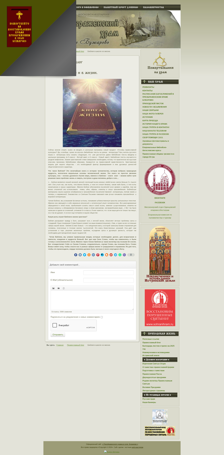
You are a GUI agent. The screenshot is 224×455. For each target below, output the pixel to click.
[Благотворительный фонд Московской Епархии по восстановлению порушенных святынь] (160, 308)
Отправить (58, 334)
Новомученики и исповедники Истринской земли (155, 354)
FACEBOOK (160, 203)
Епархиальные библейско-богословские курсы (154, 149)
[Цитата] (58, 288)
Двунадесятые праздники (154, 377)
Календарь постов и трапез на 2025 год (158, 347)
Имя (53, 272)
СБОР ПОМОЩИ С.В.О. (152, 137)
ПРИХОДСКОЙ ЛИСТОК (153, 104)
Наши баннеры (149, 402)
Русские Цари (148, 399)
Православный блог (151, 343)
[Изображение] (53, 288)
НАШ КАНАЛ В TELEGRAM (154, 131)
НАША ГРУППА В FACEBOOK (155, 134)
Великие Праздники (151, 387)
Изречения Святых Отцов (154, 364)
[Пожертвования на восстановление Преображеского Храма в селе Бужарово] (160, 63)
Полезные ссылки (150, 339)
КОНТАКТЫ (147, 91)
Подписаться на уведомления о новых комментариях (75, 317)
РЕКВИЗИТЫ (148, 87)
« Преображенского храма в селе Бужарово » (120, 444)
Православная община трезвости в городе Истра (158, 155)
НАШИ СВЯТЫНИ (150, 110)
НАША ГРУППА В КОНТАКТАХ (155, 127)
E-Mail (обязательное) (62, 280)
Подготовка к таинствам (153, 371)
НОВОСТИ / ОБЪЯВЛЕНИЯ (154, 107)
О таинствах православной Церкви (158, 367)
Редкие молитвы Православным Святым (157, 382)
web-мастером (137, 447)
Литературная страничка (153, 391)
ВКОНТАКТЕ (160, 198)
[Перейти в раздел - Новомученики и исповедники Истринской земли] (159, 254)
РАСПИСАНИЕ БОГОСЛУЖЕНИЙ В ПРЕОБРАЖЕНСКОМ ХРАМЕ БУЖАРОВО (158, 97)
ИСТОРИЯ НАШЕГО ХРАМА (154, 124)
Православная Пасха (152, 374)
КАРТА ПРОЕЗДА (150, 121)
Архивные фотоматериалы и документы (155, 142)
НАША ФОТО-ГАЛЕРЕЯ (152, 114)
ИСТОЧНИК (147, 117)
